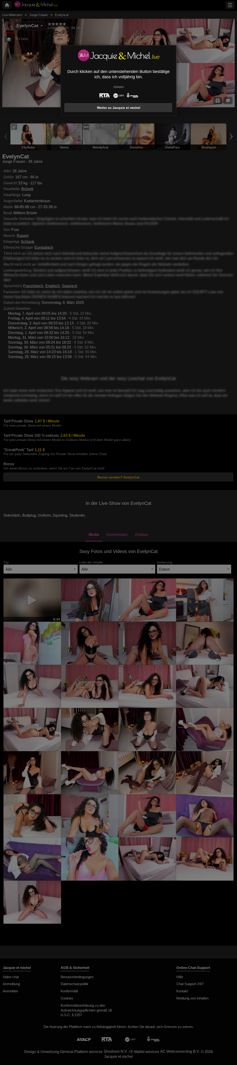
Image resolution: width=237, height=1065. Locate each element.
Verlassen (118, 86)
